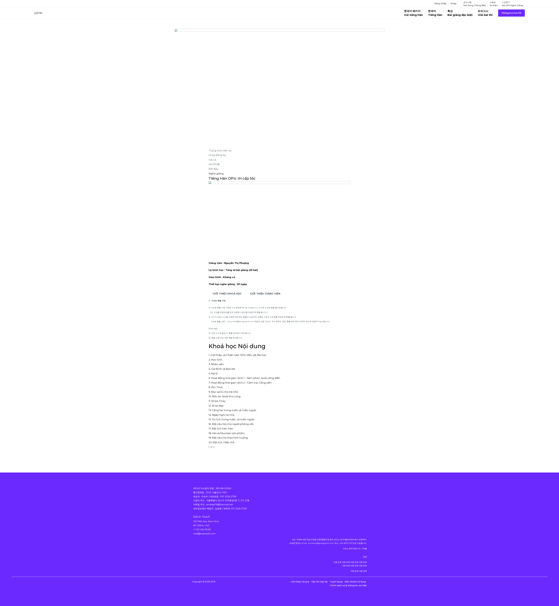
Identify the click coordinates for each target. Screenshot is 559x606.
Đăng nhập (440, 3)
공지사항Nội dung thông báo (474, 4)
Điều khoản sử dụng (355, 581)
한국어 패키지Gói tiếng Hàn (413, 13)
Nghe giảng (216, 173)
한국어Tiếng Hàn (435, 13)
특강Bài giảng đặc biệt (460, 13)
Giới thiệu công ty (300, 581)
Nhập (453, 3)
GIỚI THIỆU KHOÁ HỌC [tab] (227, 293)
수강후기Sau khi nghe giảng (512, 4)
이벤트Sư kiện (494, 4)
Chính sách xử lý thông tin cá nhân (348, 585)
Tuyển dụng (336, 581)
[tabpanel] (279, 258)
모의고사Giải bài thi (485, 13)
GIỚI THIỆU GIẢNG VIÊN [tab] (265, 293)
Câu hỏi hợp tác (319, 581)
